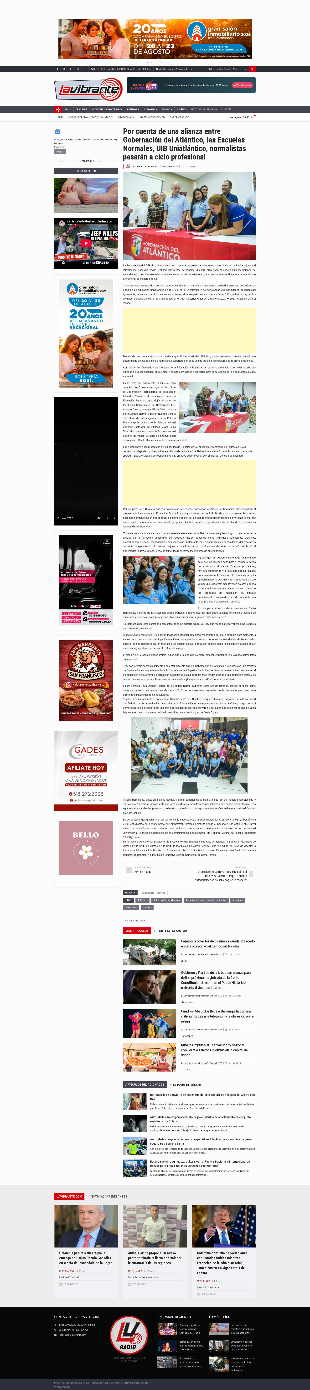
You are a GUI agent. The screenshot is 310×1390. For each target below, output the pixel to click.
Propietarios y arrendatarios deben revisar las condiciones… (192, 1362)
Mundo (166, 109)
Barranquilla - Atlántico (153, 893)
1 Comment (190, 166)
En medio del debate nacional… (143, 1277)
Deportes (81, 109)
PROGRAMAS (125, 117)
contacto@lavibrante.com (73, 1335)
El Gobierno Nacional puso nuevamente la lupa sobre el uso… (241, 1346)
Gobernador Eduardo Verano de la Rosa (206, 900)
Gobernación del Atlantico (167, 900)
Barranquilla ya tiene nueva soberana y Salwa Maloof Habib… (190, 1329)
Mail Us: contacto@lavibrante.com (175, 69)
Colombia (150, 109)
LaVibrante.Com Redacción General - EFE (155, 166)
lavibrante (238, 900)
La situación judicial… (69, 1277)
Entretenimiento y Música (107, 109)
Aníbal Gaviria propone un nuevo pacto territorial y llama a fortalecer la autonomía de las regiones (154, 1258)
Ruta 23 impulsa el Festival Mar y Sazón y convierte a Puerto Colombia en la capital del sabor (214, 1050)
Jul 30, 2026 (234, 1029)
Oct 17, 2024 (234, 954)
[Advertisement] (189, 330)
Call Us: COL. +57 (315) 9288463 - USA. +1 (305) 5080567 (122, 69)
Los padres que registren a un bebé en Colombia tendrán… (242, 1329)
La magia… (186, 1069)
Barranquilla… (188, 1036)
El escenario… (188, 1002)
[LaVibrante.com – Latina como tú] (89, 89)
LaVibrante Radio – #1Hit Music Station (90, 117)
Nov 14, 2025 (235, 1063)
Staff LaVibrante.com (152, 117)
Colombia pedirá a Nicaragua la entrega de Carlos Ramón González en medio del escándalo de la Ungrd (85, 1258)
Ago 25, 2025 (235, 996)
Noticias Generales (203, 109)
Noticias (147, 907)
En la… (184, 960)
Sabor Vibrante (179, 117)
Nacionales (131, 907)
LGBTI (60, 117)
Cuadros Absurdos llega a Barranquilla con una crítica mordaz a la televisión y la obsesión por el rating (217, 1016)
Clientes (226, 109)
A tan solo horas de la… (208, 1287)
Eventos (132, 109)
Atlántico (142, 900)
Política (182, 109)
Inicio (67, 109)
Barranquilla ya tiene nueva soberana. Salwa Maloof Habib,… (191, 1346)
